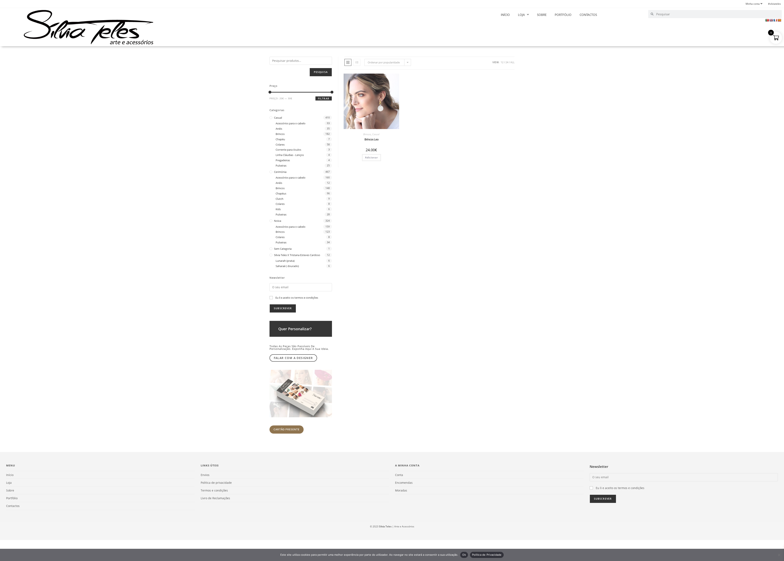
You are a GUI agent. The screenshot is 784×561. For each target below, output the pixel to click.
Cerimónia (280, 172)
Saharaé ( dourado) (287, 266)
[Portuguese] (767, 20)
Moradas (401, 490)
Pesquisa (321, 72)
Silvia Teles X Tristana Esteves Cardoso (297, 255)
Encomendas (404, 483)
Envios (205, 475)
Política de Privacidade (487, 554)
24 (507, 62)
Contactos (588, 15)
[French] (775, 20)
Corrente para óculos (288, 149)
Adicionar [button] (371, 157)
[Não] (779, 555)
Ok (464, 554)
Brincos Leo (371, 139)
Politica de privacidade (216, 483)
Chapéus (281, 193)
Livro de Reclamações (215, 498)
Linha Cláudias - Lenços (290, 155)
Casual (376, 134)
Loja (521, 15)
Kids (278, 209)
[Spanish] (779, 20)
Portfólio (563, 15)
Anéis (279, 128)
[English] (771, 20)
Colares (280, 144)
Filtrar (323, 98)
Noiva (277, 221)
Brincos (367, 134)
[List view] (356, 62)
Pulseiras (281, 165)
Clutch (279, 199)
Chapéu (280, 139)
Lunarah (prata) (285, 261)
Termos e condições (214, 490)
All (512, 62)
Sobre (542, 15)
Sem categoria (283, 249)
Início (505, 15)
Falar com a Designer (293, 358)
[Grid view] (347, 62)
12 (502, 62)
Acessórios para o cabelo (290, 123)
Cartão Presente (287, 429)
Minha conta (753, 4)
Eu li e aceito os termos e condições (296, 297)
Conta (399, 475)
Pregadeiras (283, 160)
